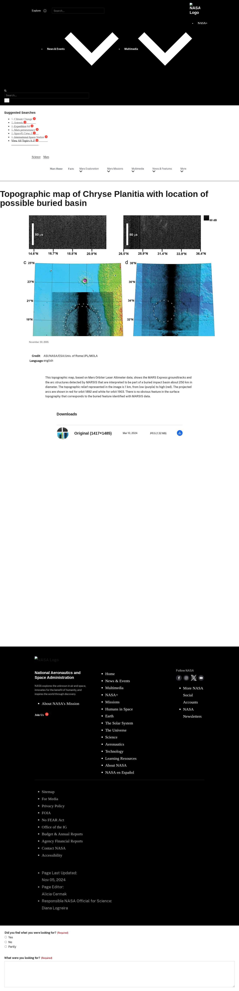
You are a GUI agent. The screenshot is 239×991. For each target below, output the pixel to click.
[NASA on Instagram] (186, 678)
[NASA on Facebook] (179, 678)
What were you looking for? (28, 958)
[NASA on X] (194, 678)
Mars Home (56, 168)
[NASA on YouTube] (201, 678)
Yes (10, 937)
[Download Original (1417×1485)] (180, 434)
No (10, 942)
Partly (12, 946)
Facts (71, 168)
